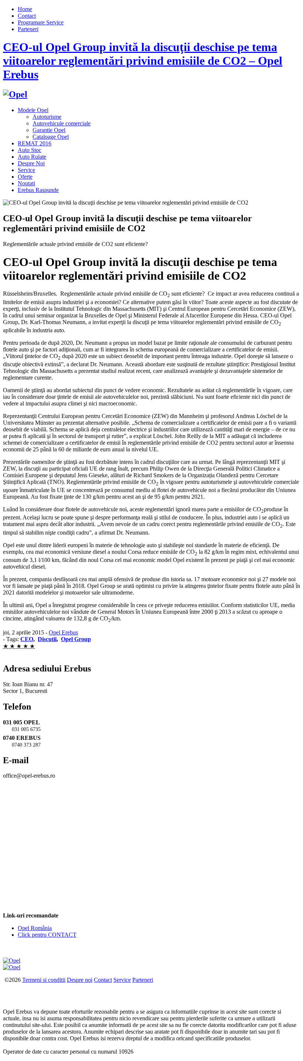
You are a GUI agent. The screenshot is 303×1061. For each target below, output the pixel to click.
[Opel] (15, 94)
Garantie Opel (49, 130)
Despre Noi (31, 163)
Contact (27, 16)
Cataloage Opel (51, 137)
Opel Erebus (63, 632)
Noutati (26, 183)
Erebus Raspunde (38, 190)
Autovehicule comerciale (62, 123)
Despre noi (79, 980)
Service (26, 170)
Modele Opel (33, 110)
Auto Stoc (29, 150)
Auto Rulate (32, 157)
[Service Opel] (11, 960)
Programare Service (41, 22)
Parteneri (28, 29)
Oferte (25, 177)
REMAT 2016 (34, 143)
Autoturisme (47, 117)
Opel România (35, 928)
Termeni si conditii (43, 980)
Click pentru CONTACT (47, 935)
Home (25, 9)
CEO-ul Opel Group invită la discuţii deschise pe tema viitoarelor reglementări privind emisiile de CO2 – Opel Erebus (142, 60)
